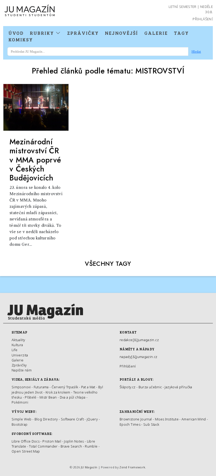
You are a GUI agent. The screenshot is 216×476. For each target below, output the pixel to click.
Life (14, 349)
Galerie (156, 33)
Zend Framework (132, 467)
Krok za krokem (58, 392)
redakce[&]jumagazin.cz (139, 339)
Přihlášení (203, 19)
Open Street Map (26, 451)
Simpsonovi (21, 387)
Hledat (196, 51)
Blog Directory (46, 419)
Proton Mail (51, 441)
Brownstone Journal (136, 419)
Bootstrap (19, 424)
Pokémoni (20, 402)
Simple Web (22, 419)
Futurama (41, 387)
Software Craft (72, 419)
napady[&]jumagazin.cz (139, 356)
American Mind (193, 419)
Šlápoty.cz (128, 387)
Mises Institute (167, 419)
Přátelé (31, 397)
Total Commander (43, 446)
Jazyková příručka (178, 387)
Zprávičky (83, 33)
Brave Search (72, 446)
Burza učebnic (150, 387)
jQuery (92, 419)
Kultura (17, 344)
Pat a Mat (88, 387)
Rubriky (43, 33)
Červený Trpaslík (65, 387)
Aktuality (18, 339)
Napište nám (22, 370)
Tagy (181, 33)
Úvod (16, 33)
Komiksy (20, 39)
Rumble (91, 446)
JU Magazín (89, 467)
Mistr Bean (48, 397)
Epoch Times (130, 424)
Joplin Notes (74, 441)
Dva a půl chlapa (73, 397)
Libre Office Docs (26, 441)
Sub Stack (151, 424)
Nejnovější (121, 33)
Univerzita (20, 355)
